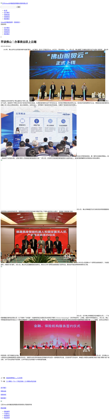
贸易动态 (7, 14)
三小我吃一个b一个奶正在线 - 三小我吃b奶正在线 (21, 381)
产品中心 (7, 413)
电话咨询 (7, 417)
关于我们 (7, 12)
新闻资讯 (7, 415)
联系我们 (7, 19)
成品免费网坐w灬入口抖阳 (14, 378)
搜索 (19, 7)
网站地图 (3, 408)
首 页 (5, 10)
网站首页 (7, 411)
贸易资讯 (7, 16)
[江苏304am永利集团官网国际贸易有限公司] (14, 3)
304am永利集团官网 (7, 22)
